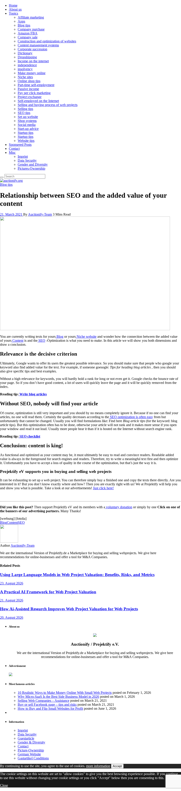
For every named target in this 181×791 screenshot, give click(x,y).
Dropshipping (27, 57)
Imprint (23, 156)
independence (27, 65)
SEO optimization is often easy (131, 417)
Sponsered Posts (20, 144)
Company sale (28, 37)
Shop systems (27, 121)
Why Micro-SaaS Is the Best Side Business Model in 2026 (58, 696)
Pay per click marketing (34, 93)
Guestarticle (26, 738)
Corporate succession (32, 49)
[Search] (2, 177)
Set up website (28, 117)
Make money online (31, 73)
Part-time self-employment (36, 85)
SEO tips (24, 113)
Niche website (86, 336)
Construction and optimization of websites (47, 41)
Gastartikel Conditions (33, 758)
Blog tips (24, 25)
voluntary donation (118, 507)
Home (13, 5)
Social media (27, 125)
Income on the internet (33, 61)
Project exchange (29, 97)
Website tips (26, 140)
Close (4, 785)
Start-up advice (28, 129)
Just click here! (103, 488)
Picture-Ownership (31, 750)
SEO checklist (29, 436)
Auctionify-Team (40, 214)
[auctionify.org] (11, 180)
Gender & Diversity (31, 742)
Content (17, 340)
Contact (14, 148)
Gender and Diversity (33, 164)
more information (98, 766)
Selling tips (25, 109)
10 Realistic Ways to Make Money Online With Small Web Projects (65, 692)
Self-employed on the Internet (38, 101)
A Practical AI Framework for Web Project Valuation (48, 592)
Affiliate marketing (31, 17)
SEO (41, 340)
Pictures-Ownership (31, 168)
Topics (13, 13)
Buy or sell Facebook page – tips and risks (47, 704)
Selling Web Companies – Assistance (43, 700)
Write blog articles (33, 394)
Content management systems (38, 45)
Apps (21, 21)
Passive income (28, 89)
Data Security (27, 160)
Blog (59, 336)
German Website (29, 754)
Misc (12, 152)
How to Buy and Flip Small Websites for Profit (50, 708)
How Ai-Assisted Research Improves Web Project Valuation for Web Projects (69, 609)
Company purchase (31, 29)
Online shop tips (29, 81)
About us (15, 9)
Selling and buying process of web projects (47, 105)
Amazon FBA (28, 33)
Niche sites (25, 77)
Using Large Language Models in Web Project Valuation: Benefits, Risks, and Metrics (77, 574)
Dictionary (25, 53)
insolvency (25, 69)
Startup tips (25, 133)
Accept (117, 766)
